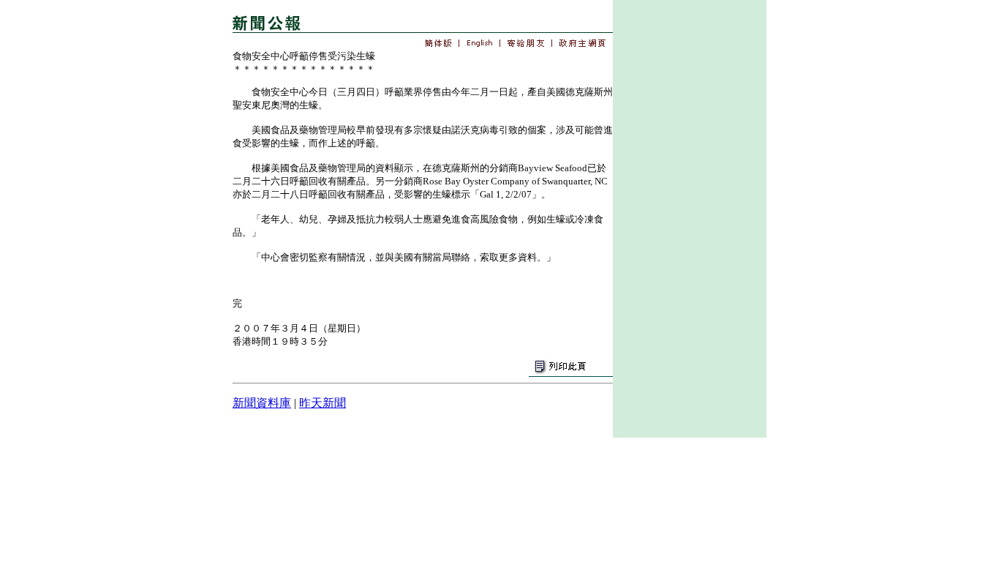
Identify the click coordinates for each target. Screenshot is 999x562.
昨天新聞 (322, 403)
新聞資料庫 (262, 403)
